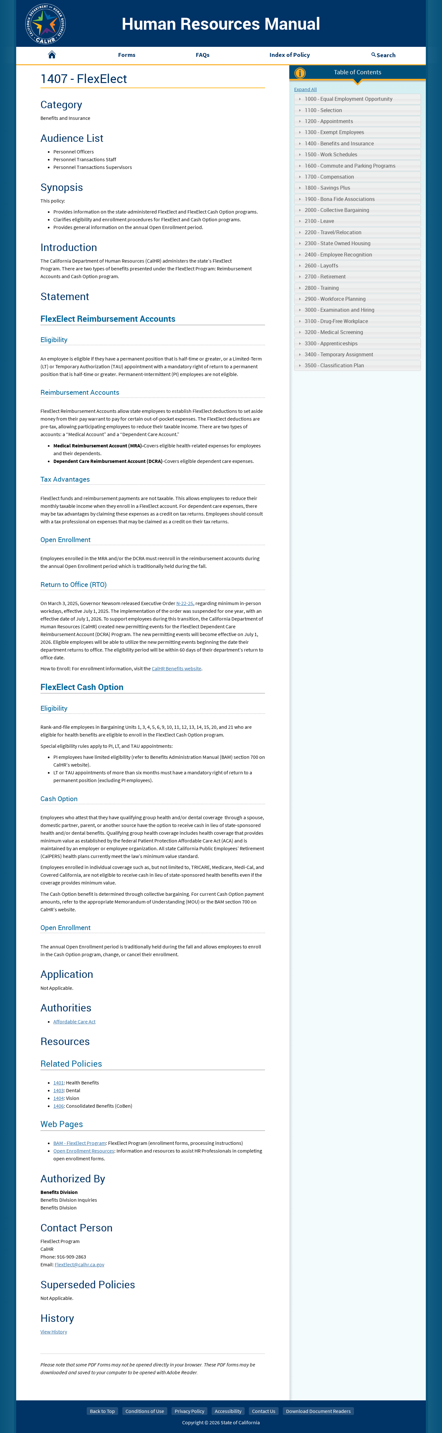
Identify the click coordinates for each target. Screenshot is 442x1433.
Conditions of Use (145, 1411)
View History (53, 1331)
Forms (126, 54)
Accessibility (228, 1411)
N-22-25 (184, 603)
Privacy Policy (189, 1411)
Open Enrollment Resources (83, 1150)
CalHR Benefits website (176, 668)
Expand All (305, 89)
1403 (58, 1090)
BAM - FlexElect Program (79, 1143)
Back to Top (102, 1411)
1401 (58, 1082)
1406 (58, 1106)
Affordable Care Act (74, 1021)
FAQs (202, 54)
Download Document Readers (318, 1411)
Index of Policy (290, 54)
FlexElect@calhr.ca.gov (79, 1264)
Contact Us (263, 1411)
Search (386, 55)
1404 (58, 1098)
